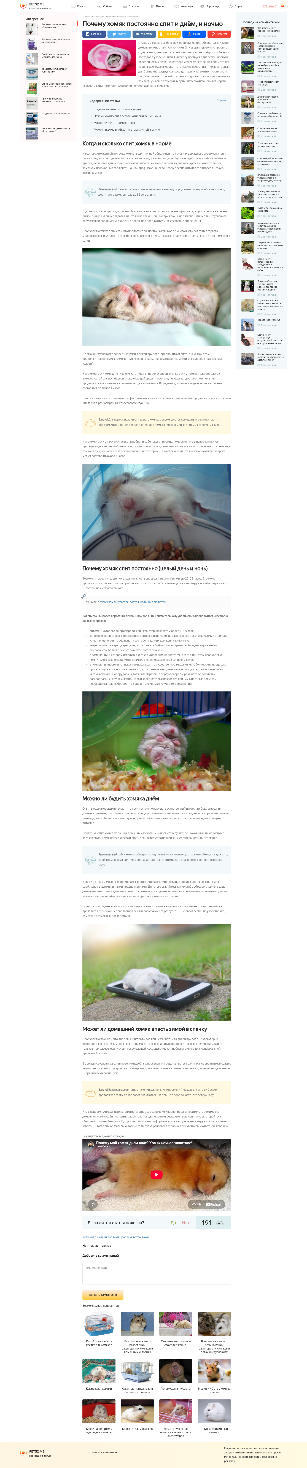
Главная (86, 16)
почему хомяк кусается (113, 602)
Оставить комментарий (103, 1294)
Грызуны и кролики (106, 1237)
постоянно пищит (141, 602)
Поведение (132, 16)
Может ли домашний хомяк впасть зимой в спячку (127, 129)
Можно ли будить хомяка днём (114, 123)
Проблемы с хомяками (134, 1237)
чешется (160, 602)
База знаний (98, 16)
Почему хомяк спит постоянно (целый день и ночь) (127, 116)
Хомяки (121, 16)
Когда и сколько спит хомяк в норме (117, 109)
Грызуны (110, 16)
